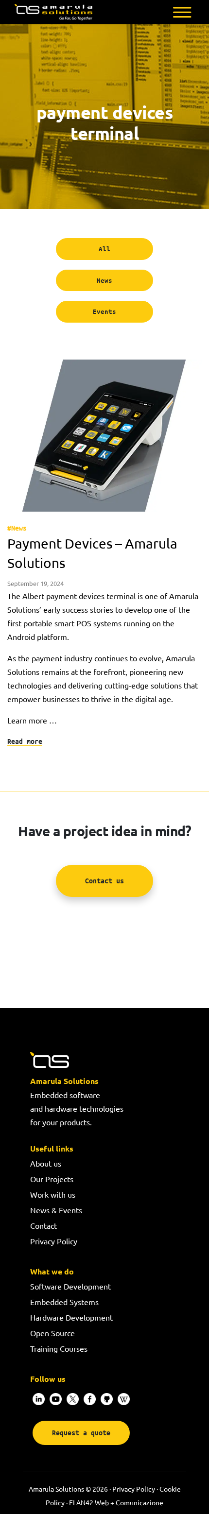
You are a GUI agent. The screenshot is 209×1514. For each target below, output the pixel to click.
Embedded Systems (64, 1302)
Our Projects (51, 1179)
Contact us (104, 881)
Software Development (70, 1286)
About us (45, 1163)
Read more (24, 741)
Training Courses (58, 1348)
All (104, 249)
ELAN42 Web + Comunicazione (116, 1502)
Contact (43, 1225)
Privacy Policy (53, 1241)
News (104, 280)
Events (104, 311)
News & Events (56, 1210)
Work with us (52, 1194)
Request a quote (81, 1432)
